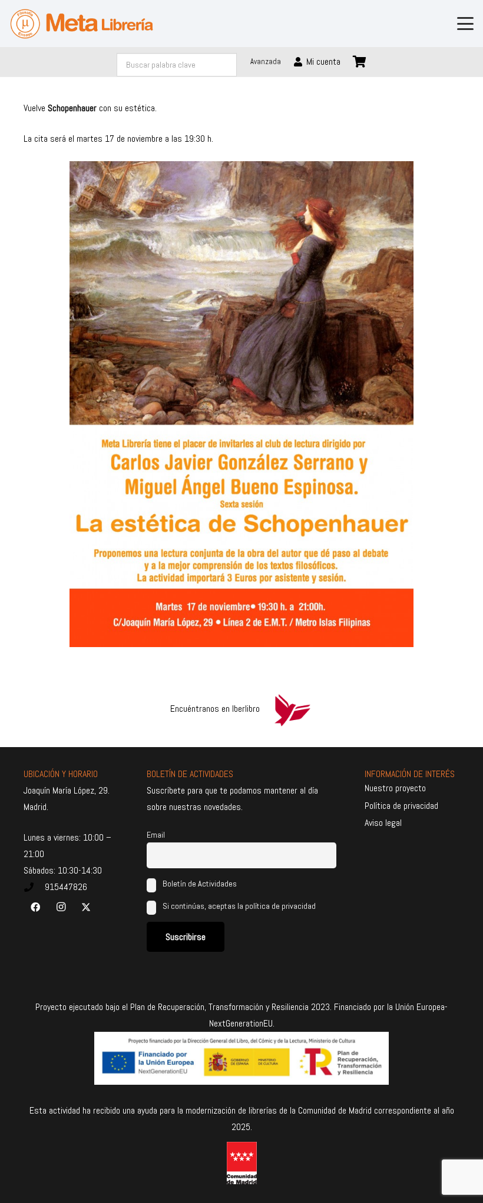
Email (156, 834)
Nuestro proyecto (395, 788)
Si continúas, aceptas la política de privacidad (239, 906)
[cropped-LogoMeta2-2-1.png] (81, 24)
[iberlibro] (292, 708)
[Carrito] (360, 61)
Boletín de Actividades (199, 883)
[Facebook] (35, 907)
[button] (465, 23)
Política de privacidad (401, 805)
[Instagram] (60, 907)
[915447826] (34, 887)
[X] (86, 907)
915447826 (66, 887)
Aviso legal (383, 823)
